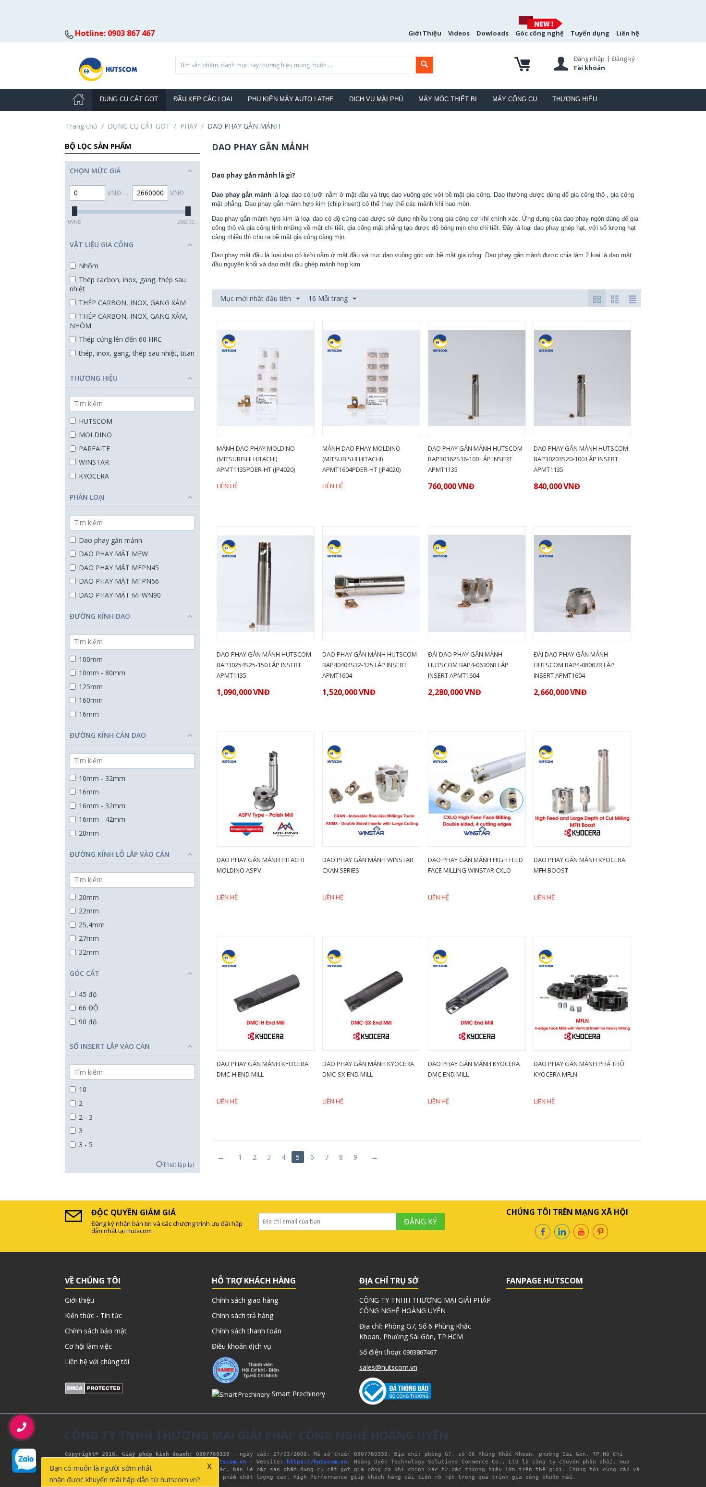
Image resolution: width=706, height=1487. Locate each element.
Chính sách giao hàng (245, 1300)
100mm (91, 659)
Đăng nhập (589, 58)
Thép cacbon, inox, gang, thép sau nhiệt (128, 284)
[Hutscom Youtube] (581, 1230)
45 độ (88, 994)
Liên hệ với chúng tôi (97, 1361)
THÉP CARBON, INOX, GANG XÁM (132, 302)
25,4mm (92, 924)
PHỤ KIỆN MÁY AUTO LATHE (291, 99)
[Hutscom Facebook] (542, 1230)
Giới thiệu (79, 1300)
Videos (459, 33)
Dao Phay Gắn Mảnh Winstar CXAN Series (368, 865)
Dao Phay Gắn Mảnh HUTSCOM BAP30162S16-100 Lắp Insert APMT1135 (475, 459)
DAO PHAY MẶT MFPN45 (119, 567)
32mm (89, 952)
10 (82, 1089)
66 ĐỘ (88, 1007)
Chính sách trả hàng (242, 1315)
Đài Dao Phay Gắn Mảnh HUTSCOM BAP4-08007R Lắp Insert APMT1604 (574, 665)
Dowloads (492, 33)
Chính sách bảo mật (96, 1330)
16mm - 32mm (102, 805)
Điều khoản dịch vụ (241, 1346)
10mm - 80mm (102, 672)
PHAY (188, 126)
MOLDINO (95, 434)
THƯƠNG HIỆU (574, 99)
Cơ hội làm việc (88, 1346)
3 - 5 (86, 1144)
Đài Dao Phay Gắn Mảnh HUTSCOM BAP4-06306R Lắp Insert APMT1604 (468, 665)
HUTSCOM (95, 421)
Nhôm (88, 265)
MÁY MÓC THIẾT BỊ (447, 99)
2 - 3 (86, 1117)
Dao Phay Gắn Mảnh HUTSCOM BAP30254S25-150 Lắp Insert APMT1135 (264, 665)
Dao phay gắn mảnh (110, 540)
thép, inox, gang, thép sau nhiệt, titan (137, 353)
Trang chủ (81, 126)
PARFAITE (94, 448)
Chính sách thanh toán (246, 1330)
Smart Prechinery (297, 1393)
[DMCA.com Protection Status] (94, 1387)
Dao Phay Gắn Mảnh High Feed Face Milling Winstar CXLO (475, 865)
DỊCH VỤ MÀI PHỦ (376, 99)
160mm (91, 700)
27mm (89, 938)
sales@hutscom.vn (388, 1367)
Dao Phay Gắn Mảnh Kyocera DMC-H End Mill (262, 1069)
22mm (89, 910)
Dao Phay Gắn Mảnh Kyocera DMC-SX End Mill (368, 1069)
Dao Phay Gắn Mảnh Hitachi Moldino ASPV (260, 865)
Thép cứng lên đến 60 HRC (120, 339)
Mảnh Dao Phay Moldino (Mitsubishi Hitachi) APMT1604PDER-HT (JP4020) (361, 459)
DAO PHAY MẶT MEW (113, 553)
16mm (89, 714)
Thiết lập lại (178, 1164)
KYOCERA (94, 475)
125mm (91, 686)
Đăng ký (623, 58)
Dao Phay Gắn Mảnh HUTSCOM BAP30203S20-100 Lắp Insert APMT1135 (581, 459)
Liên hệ (627, 33)
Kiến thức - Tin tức (93, 1315)
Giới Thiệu (424, 33)
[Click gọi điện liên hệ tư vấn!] (22, 1427)
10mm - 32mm (102, 778)
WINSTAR (94, 462)
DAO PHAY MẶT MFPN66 (119, 581)
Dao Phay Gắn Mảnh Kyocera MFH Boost (579, 865)
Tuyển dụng (590, 33)
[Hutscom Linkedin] (562, 1230)
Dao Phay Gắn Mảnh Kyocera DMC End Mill (474, 1069)
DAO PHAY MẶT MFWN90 (120, 595)
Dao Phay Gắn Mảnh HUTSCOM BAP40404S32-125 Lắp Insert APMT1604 (369, 665)
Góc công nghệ (539, 33)
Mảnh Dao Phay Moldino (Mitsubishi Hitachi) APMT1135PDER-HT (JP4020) (256, 459)
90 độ (88, 1021)
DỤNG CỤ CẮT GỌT (129, 99)
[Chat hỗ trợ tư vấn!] (24, 1461)
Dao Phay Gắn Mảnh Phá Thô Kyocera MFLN (579, 1069)
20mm (89, 833)
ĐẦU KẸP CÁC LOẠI (202, 99)
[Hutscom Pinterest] (600, 1230)
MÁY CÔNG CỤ (514, 99)
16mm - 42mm (102, 819)
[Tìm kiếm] (424, 65)
